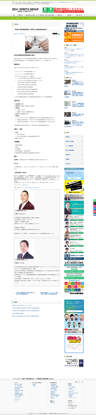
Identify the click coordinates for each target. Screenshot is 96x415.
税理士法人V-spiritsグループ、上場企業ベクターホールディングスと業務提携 (74, 49)
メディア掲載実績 (69, 145)
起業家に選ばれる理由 (19, 390)
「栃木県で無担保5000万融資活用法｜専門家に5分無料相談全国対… (26, 308)
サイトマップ (17, 399)
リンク (16, 401)
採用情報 (70, 396)
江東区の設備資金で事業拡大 (18, 313)
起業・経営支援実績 (70, 150)
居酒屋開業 (53, 392)
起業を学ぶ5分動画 (69, 141)
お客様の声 (68, 154)
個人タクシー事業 (54, 396)
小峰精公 (17, 18)
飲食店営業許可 (54, 388)
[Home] (13, 18)
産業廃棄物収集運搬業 (55, 395)
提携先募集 (71, 394)
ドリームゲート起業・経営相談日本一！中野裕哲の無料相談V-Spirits (47, 413)
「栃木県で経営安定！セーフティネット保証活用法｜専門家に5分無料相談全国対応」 (49, 293)
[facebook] (82, 381)
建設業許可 (53, 393)
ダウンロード (17, 398)
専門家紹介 (71, 388)
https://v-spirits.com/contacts (32, 187)
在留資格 (52, 398)
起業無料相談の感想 (18, 393)
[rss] (76, 381)
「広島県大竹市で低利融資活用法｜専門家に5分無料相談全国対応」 (26, 310)
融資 (23, 18)
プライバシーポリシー (73, 397)
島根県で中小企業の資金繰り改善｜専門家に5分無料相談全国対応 (25, 316)
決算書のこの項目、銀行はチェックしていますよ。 (22, 305)
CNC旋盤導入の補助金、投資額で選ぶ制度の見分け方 (78, 115)
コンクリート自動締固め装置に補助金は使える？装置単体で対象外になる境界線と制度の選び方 (74, 105)
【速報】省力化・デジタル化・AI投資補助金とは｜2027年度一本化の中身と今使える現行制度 (74, 84)
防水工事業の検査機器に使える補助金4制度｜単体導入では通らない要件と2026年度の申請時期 (74, 95)
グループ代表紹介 (72, 387)
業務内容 (67, 137)
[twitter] (79, 381)
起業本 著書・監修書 (19, 387)
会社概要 (67, 159)
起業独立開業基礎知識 (19, 395)
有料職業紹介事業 (54, 385)
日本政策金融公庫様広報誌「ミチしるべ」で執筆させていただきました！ (74, 67)
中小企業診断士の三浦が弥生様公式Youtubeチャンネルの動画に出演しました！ (74, 73)
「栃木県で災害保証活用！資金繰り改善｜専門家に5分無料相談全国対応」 (25, 293)
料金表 (34, 385)
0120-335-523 (25, 185)
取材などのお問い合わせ (73, 393)
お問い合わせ (68, 163)
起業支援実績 (17, 388)
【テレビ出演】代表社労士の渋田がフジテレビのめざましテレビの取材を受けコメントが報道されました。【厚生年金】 (74, 56)
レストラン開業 (54, 390)
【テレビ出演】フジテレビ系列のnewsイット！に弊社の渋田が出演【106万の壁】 (73, 62)
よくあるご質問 (18, 396)
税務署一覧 (53, 402)
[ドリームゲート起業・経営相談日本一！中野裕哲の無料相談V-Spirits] (25, 11)
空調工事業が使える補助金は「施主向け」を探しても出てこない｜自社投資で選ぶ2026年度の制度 (74, 124)
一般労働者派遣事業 (54, 387)
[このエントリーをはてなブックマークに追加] (58, 34)
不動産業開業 (53, 384)
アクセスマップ (72, 390)
